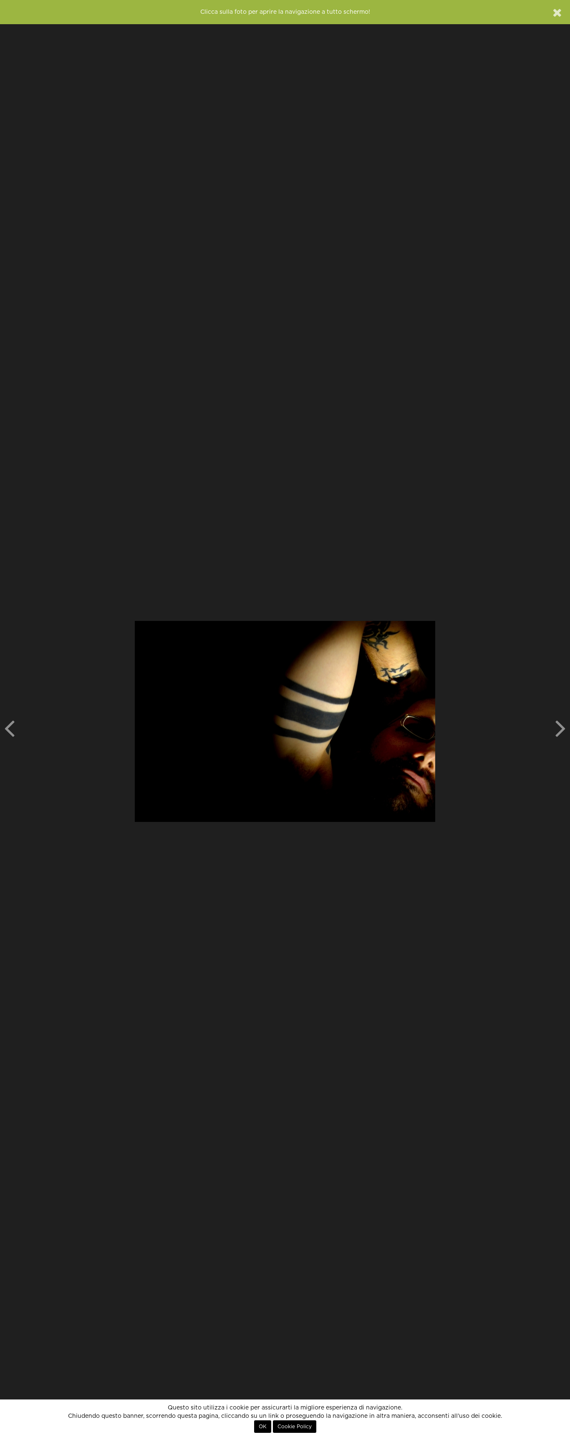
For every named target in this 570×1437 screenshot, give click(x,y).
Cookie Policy (294, 1426)
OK (263, 1426)
